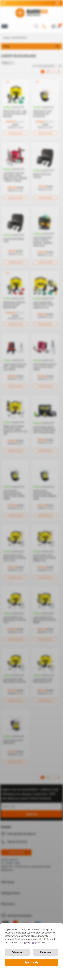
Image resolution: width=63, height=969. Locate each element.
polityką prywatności (35, 942)
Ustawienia (46, 952)
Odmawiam (17, 952)
